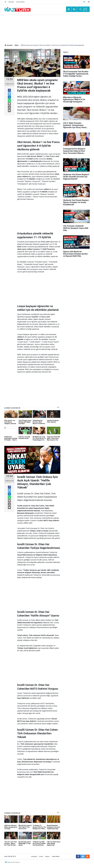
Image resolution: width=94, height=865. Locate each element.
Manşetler (11, 2)
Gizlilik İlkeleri (56, 856)
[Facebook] (9, 90)
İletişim (47, 856)
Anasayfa (34, 856)
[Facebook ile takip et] (78, 856)
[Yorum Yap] (9, 110)
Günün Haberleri (20, 2)
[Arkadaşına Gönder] (9, 103)
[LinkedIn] (9, 97)
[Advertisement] (47, 29)
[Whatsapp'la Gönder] (9, 100)
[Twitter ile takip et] (83, 856)
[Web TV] (84, 2)
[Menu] (68, 9)
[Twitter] (9, 93)
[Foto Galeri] (89, 2)
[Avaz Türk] (17, 9)
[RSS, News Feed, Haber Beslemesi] (87, 856)
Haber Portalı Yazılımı (13, 862)
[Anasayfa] (5, 2)
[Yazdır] (9, 107)
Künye (41, 856)
